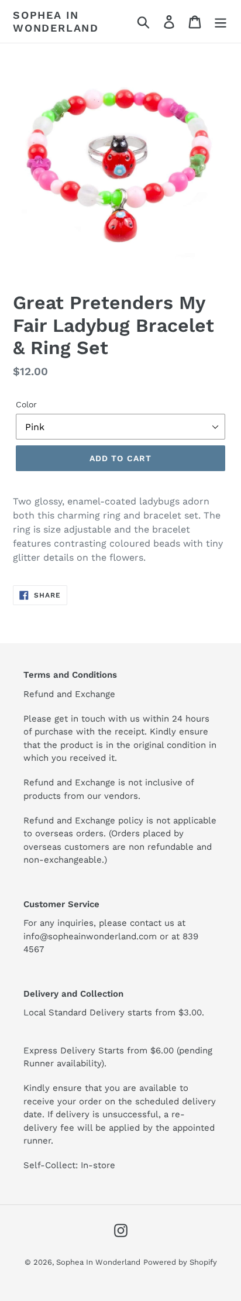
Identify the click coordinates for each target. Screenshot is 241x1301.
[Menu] (220, 21)
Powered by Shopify (180, 1262)
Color (26, 404)
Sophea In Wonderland (56, 21)
